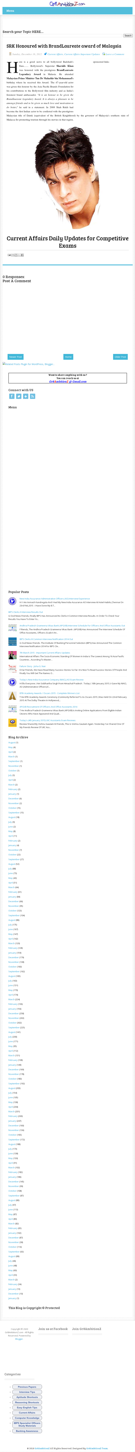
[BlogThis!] (16, 255)
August (11, 742)
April (10, 751)
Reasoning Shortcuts (27, 1402)
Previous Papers (27, 1387)
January (12, 793)
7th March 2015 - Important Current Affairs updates (45, 652)
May (10, 747)
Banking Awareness (27, 1431)
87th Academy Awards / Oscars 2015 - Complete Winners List (50, 693)
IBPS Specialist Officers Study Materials (27, 1424)
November (13, 765)
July (10, 775)
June (10, 826)
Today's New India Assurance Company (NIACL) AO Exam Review (51, 679)
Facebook (11, 396)
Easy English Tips (27, 1407)
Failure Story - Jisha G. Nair (33, 666)
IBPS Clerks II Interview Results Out (25, 612)
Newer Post (15, 356)
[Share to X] (19, 255)
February (12, 789)
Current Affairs (55, 54)
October (12, 770)
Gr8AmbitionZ (42, 1448)
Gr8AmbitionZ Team (97, 1448)
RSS (32, 396)
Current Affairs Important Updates (82, 54)
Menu (10, 11)
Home (68, 356)
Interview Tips (27, 1392)
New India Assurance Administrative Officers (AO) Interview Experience (55, 598)
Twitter (18, 396)
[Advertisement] (41, 23)
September (14, 761)
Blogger (19, 1338)
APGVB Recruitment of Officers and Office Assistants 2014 (48, 706)
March (11, 756)
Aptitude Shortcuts (27, 1397)
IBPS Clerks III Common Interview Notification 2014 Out (46, 639)
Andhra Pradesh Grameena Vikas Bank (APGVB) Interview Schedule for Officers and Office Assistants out (72, 625)
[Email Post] (9, 254)
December (13, 798)
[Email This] (12, 255)
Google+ (25, 396)
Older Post (120, 356)
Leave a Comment (115, 54)
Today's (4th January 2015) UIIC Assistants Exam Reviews (48, 720)
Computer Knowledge (27, 1418)
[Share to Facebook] (22, 255)
